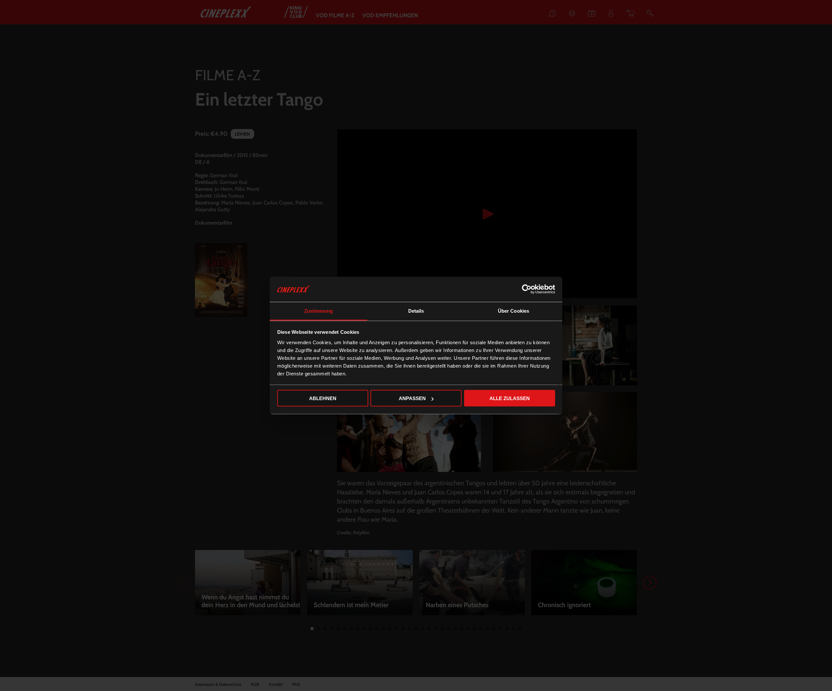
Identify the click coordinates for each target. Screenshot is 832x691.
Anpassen (412, 398)
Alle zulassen (509, 398)
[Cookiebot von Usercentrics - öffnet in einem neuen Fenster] (526, 289)
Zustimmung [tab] (318, 310)
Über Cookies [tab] (513, 310)
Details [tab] (416, 310)
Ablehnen (322, 398)
